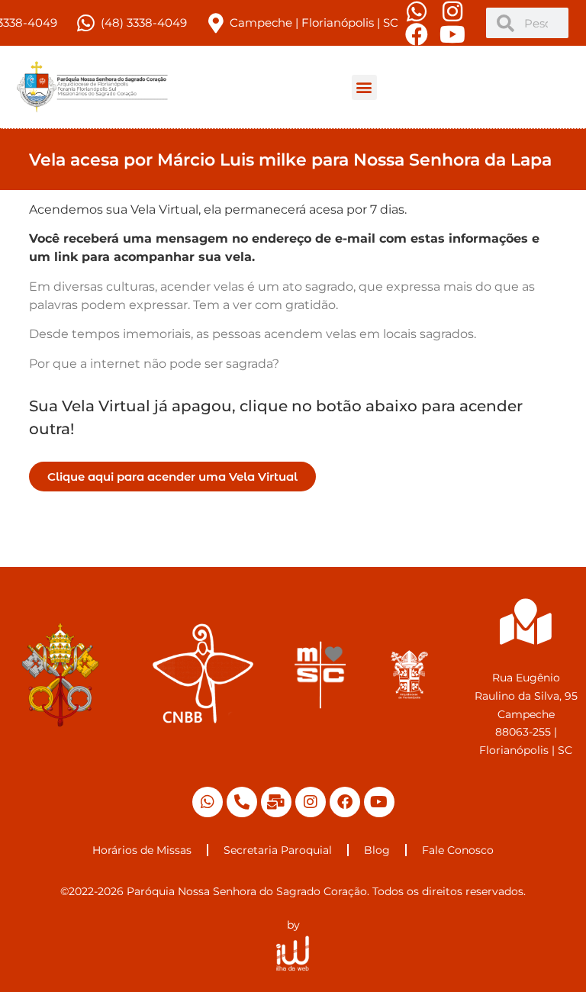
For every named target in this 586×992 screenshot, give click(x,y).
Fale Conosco (458, 850)
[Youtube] (379, 802)
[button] (364, 87)
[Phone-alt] (242, 802)
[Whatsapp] (207, 802)
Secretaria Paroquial (278, 850)
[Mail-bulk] (276, 802)
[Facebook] (345, 802)
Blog (377, 850)
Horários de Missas (142, 850)
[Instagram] (310, 802)
